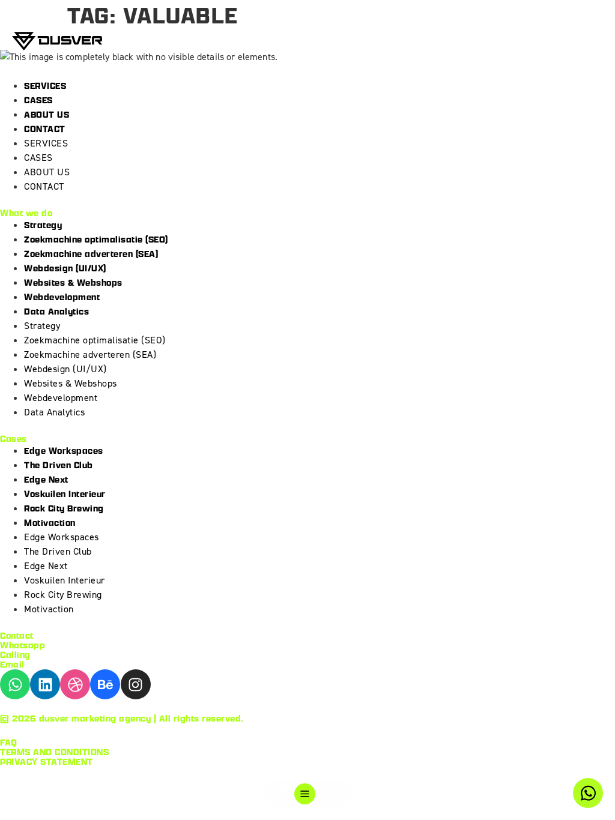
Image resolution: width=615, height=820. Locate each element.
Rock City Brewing (64, 508)
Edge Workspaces (63, 450)
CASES (38, 100)
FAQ (8, 742)
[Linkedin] (45, 684)
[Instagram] (136, 684)
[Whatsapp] (15, 684)
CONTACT (44, 128)
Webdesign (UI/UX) (65, 268)
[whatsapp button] (588, 793)
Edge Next (46, 479)
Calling (15, 654)
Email (12, 664)
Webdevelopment (62, 297)
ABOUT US (46, 114)
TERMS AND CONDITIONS (54, 752)
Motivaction (50, 522)
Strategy (43, 225)
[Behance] (105, 684)
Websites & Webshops (73, 282)
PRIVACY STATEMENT (46, 761)
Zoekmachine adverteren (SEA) (91, 253)
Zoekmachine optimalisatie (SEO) (96, 239)
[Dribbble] (75, 684)
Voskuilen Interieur (65, 493)
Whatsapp (22, 645)
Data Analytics (56, 311)
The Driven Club (58, 465)
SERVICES (45, 85)
